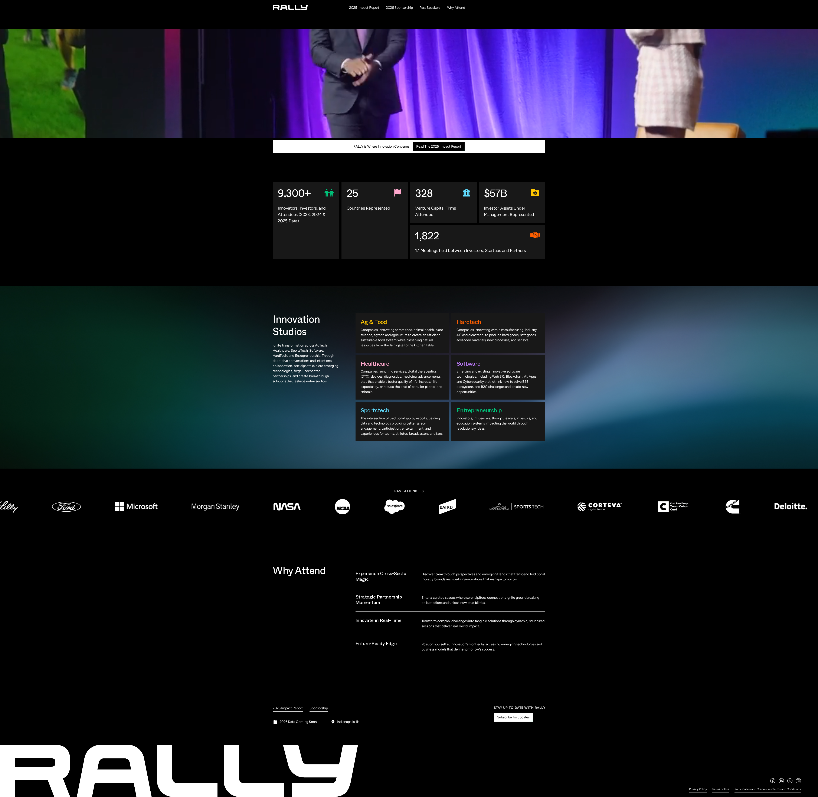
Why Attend (456, 8)
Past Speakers (430, 8)
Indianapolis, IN (348, 722)
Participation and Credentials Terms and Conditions (767, 789)
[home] (290, 7)
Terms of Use (720, 789)
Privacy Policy (698, 789)
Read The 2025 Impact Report (438, 146)
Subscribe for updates (513, 717)
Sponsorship (319, 708)
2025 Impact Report (364, 8)
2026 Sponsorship (399, 8)
